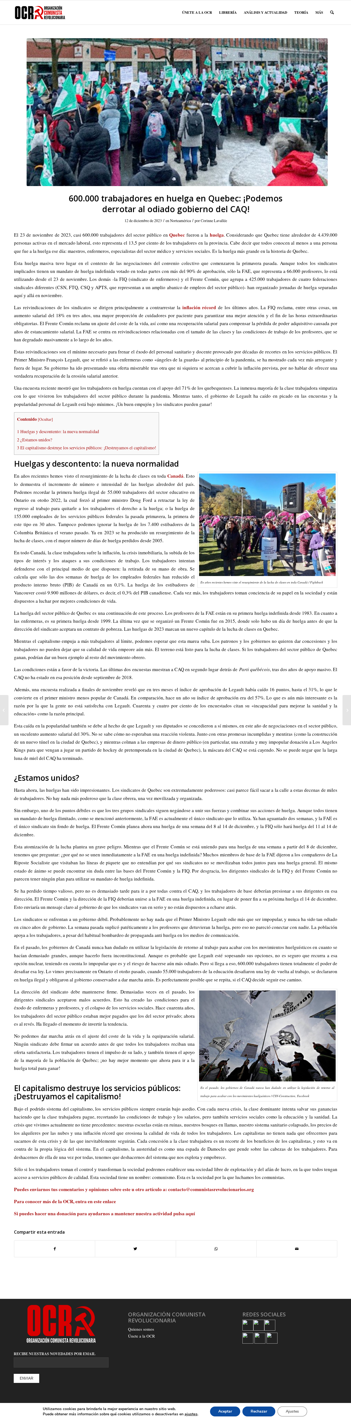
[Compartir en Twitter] (135, 1249)
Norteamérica (180, 220)
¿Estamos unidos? (34, 440)
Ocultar (45, 419)
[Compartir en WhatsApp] (216, 1249)
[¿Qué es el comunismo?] (346, 710)
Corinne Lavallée (214, 220)
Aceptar (225, 1411)
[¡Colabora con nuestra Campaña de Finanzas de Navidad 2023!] (4, 710)
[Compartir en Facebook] (54, 1249)
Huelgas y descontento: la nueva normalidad (58, 431)
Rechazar (259, 1411)
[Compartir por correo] (297, 1249)
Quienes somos (141, 1329)
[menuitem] (197, 12)
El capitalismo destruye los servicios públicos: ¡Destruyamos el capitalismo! (86, 448)
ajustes (191, 1413)
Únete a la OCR (141, 1336)
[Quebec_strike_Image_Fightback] (177, 112)
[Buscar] (332, 12)
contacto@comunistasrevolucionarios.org (211, 1189)
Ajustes (292, 1411)
